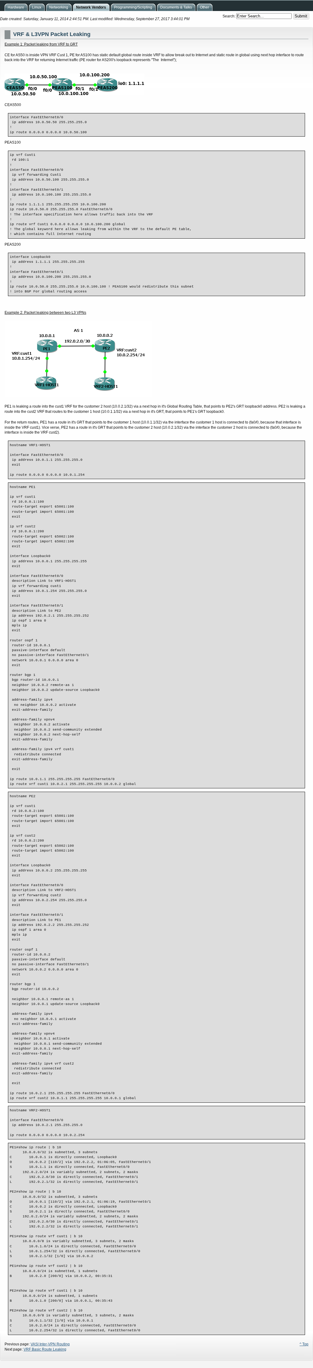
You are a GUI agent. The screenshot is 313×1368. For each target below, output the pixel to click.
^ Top (304, 1344)
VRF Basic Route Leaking (45, 1349)
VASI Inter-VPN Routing (50, 1344)
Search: (229, 16)
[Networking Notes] (156, 15)
